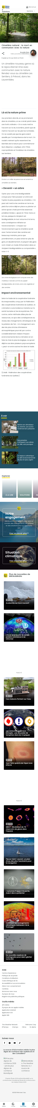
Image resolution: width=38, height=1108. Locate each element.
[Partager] (3, 53)
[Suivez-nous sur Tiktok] (19, 1043)
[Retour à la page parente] (6, 9)
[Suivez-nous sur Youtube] (14, 1043)
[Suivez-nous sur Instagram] (9, 1043)
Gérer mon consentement (11, 986)
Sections (30, 11)
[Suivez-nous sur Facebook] (4, 1043)
